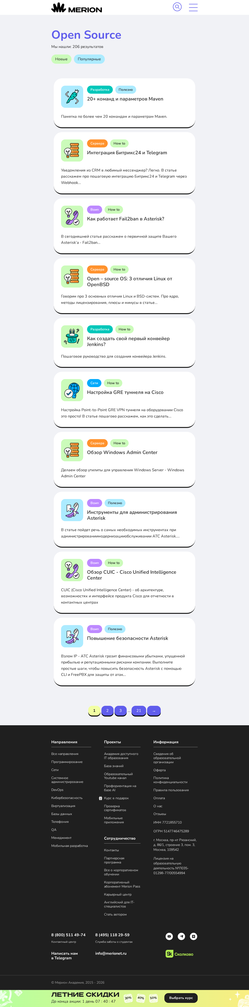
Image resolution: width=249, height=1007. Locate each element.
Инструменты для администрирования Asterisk (132, 515)
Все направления (64, 754)
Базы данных (61, 814)
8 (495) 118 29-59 (112, 935)
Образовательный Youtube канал (118, 776)
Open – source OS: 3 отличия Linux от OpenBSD (129, 281)
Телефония (60, 822)
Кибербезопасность (66, 798)
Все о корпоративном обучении (121, 872)
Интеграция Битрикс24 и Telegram (127, 152)
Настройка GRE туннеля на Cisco (125, 392)
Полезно (126, 89)
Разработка (99, 89)
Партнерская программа (114, 860)
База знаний (114, 766)
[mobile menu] (193, 7)
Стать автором (115, 915)
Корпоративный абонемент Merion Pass (122, 884)
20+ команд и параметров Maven (125, 99)
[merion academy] (76, 7)
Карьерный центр (118, 895)
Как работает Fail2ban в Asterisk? (125, 219)
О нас (157, 806)
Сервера (97, 143)
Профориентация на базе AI (120, 788)
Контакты (111, 850)
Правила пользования (171, 790)
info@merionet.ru (110, 953)
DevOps (57, 790)
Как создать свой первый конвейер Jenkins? (128, 341)
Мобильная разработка (69, 846)
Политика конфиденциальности (170, 780)
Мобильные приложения (114, 820)
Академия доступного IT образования (121, 756)
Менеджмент (61, 838)
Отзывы (159, 814)
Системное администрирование (67, 780)
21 (138, 710)
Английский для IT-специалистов (119, 904)
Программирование (66, 762)
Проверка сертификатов (115, 808)
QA (53, 830)
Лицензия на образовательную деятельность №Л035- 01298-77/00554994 (171, 865)
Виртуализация (63, 806)
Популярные (89, 59)
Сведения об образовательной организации (167, 758)
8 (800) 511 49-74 (68, 935)
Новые (61, 59)
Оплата (159, 798)
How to (119, 143)
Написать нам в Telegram (64, 956)
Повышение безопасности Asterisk (127, 638)
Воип (94, 209)
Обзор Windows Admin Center (122, 452)
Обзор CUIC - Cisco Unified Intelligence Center (131, 575)
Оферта (159, 770)
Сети (94, 383)
